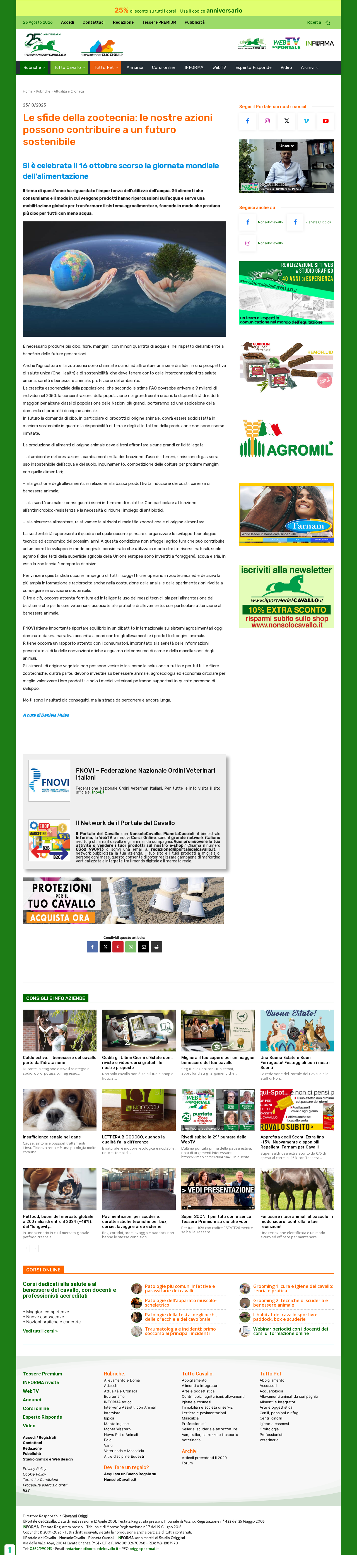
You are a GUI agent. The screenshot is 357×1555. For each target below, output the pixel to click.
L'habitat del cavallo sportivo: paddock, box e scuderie (285, 1317)
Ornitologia (269, 1429)
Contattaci (32, 1442)
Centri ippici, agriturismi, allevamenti (213, 1396)
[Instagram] (267, 121)
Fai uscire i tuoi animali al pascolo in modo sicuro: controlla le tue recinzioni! (296, 1221)
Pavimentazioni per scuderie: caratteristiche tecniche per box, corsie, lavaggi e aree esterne (135, 1221)
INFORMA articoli (118, 1402)
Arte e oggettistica (198, 1391)
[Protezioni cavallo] (124, 901)
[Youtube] (325, 121)
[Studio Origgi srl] (286, 323)
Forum (187, 1463)
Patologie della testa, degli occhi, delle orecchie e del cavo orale (181, 1317)
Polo (108, 1440)
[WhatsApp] (130, 946)
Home (28, 91)
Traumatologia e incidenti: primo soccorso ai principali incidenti (180, 1331)
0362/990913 (41, 1548)
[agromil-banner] (286, 470)
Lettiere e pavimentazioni (204, 1413)
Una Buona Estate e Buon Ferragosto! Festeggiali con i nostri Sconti (295, 1062)
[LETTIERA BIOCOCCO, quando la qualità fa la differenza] (139, 1110)
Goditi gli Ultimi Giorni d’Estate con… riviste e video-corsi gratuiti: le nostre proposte (137, 1062)
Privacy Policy (34, 1468)
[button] (320, 22)
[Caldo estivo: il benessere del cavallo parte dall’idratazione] (60, 1030)
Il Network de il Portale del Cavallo (125, 823)
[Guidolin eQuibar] (286, 397)
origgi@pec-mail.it (144, 1548)
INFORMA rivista (41, 1382)
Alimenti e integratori (200, 1385)
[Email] (143, 946)
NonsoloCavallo (270, 222)
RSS (26, 1490)
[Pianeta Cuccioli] (295, 222)
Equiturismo (114, 1396)
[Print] (156, 946)
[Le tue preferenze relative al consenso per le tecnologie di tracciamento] (9, 1549)
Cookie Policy (34, 1474)
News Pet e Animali (121, 1434)
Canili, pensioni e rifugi (279, 1413)
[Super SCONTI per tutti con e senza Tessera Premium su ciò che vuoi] (218, 1189)
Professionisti (194, 1423)
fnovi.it (98, 792)
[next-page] (35, 1248)
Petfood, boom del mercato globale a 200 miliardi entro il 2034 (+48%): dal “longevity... (58, 1221)
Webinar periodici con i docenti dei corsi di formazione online (290, 1331)
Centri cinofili (271, 1418)
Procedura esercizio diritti (45, 1485)
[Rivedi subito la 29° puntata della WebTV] (218, 1110)
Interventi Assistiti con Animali (130, 1407)
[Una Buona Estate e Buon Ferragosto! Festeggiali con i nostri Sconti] (297, 1030)
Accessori (268, 1385)
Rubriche (43, 91)
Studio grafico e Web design (48, 1459)
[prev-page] (26, 1248)
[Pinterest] (118, 946)
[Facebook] (92, 946)
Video (29, 1425)
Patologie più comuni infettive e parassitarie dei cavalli (180, 1288)
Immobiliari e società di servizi (207, 1407)
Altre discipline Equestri (124, 1456)
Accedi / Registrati (39, 1437)
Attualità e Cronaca (69, 91)
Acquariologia (271, 1391)
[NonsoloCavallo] (247, 222)
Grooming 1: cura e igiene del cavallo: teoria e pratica (293, 1288)
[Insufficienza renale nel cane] (60, 1110)
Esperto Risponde (42, 1417)
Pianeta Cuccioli (318, 222)
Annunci (32, 1399)
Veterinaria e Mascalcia (124, 1450)
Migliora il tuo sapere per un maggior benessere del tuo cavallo (218, 1060)
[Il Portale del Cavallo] (45, 45)
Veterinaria (191, 1440)
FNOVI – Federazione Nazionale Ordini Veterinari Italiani (145, 774)
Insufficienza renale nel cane (52, 1137)
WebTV (31, 1391)
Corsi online (36, 1408)
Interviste (112, 1413)
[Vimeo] (306, 121)
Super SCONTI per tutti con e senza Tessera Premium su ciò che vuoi (216, 1219)
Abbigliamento (194, 1380)
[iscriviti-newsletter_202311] (286, 626)
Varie (108, 1445)
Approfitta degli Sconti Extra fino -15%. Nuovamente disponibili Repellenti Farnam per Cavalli (292, 1142)
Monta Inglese (116, 1423)
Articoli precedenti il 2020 (204, 1457)
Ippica (109, 1418)
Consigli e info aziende (55, 998)
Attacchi (111, 1385)
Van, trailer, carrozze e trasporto (210, 1434)
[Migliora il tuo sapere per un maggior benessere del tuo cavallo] (218, 1030)
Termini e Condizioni (40, 1479)
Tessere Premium (42, 1374)
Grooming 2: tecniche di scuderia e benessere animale (290, 1302)
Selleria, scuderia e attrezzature (209, 1429)
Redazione (32, 1448)
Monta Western (117, 1429)
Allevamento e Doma (122, 1380)
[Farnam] (286, 544)
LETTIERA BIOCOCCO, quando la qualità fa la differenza (133, 1140)
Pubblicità (32, 1453)
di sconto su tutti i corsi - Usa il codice (178, 11)
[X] (105, 946)
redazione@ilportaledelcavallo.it (92, 1548)
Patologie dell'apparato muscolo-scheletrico (181, 1302)
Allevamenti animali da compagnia (289, 1396)
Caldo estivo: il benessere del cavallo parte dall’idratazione (60, 1060)
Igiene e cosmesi (196, 1402)
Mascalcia (190, 1418)
